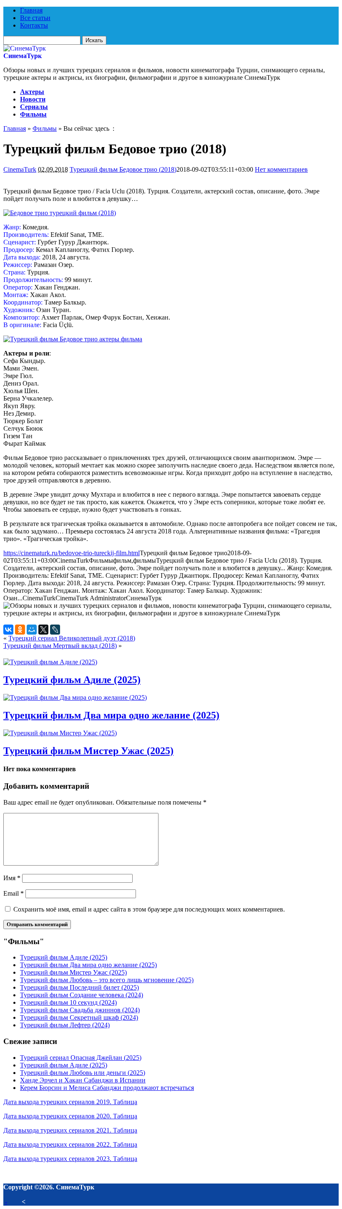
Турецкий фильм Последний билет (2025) (79, 987)
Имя (11, 877)
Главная (31, 10)
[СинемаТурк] (24, 48)
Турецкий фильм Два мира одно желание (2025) (111, 715)
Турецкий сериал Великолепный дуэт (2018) (71, 638)
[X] (43, 630)
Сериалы (34, 106)
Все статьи (35, 17)
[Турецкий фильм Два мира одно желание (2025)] (75, 697)
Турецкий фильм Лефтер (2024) (65, 1025)
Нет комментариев (281, 169)
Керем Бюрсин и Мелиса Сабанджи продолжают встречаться (107, 1087)
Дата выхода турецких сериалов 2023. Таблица (70, 1158)
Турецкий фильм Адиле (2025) (72, 679)
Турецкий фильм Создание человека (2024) (81, 994)
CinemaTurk (19, 169)
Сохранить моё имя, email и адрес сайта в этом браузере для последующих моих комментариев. (149, 909)
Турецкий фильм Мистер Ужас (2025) (88, 750)
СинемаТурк (22, 55)
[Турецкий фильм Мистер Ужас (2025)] (60, 733)
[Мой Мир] (32, 630)
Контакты (34, 25)
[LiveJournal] (55, 630)
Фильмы (33, 114)
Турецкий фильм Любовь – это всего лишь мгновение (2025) (107, 979)
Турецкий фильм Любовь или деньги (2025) (82, 1072)
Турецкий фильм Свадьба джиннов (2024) (80, 1009)
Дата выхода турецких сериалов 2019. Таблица (70, 1101)
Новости (32, 99)
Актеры (32, 91)
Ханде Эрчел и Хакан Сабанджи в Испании (83, 1080)
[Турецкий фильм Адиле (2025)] (50, 661)
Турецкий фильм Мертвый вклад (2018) (60, 645)
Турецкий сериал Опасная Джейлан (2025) (80, 1057)
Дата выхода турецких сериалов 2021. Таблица (70, 1130)
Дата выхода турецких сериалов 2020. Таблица (70, 1116)
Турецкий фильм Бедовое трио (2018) (123, 169)
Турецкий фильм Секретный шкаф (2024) (79, 1017)
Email (13, 893)
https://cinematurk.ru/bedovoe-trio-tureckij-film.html (71, 552)
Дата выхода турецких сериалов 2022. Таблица (70, 1144)
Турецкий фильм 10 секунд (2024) (68, 1002)
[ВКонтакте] (8, 630)
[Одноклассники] (20, 630)
